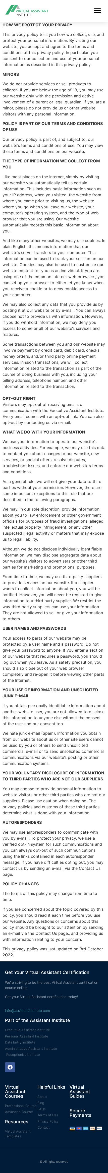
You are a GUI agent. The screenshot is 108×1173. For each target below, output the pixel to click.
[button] (97, 11)
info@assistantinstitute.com (27, 1010)
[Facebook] (10, 1067)
